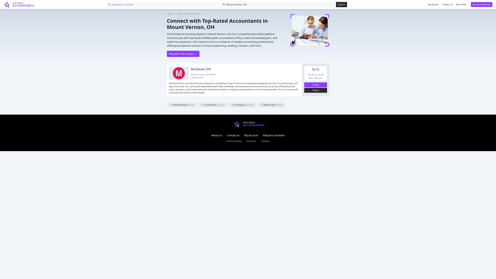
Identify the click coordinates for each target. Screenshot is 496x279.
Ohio (179, 13)
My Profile (461, 4)
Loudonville (213, 104)
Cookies (265, 141)
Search (341, 4)
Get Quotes (433, 4)
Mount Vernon (193, 13)
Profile (315, 84)
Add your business (274, 135)
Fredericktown (183, 104)
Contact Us (447, 4)
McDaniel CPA (201, 69)
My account (251, 135)
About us (216, 135)
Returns (251, 141)
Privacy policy (234, 141)
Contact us (233, 135)
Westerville (272, 104)
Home (170, 13)
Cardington (243, 104)
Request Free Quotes (182, 54)
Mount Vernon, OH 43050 (203, 74)
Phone (315, 90)
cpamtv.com (197, 77)
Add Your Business (482, 4)
